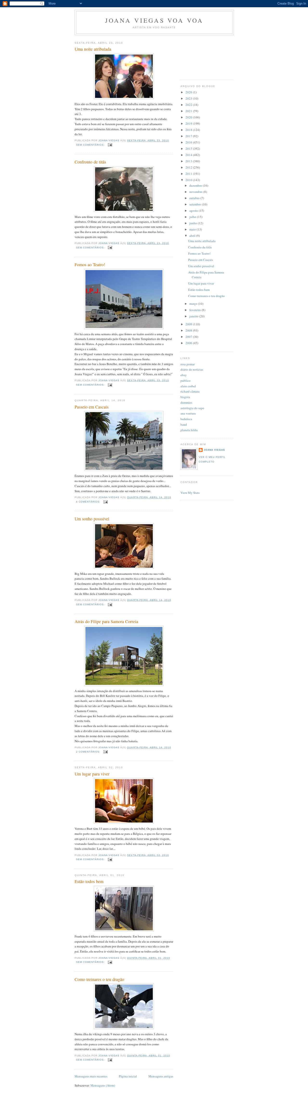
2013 (189, 161)
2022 (189, 104)
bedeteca (186, 419)
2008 (189, 330)
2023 (189, 98)
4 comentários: (88, 501)
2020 (189, 117)
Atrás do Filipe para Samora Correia (106, 621)
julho (193, 217)
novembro (196, 192)
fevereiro (195, 310)
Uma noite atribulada (93, 49)
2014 (189, 155)
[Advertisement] (202, 56)
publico (185, 380)
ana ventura (188, 413)
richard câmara (189, 391)
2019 (189, 123)
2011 (189, 173)
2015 (189, 148)
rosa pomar (187, 364)
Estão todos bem (89, 881)
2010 (189, 180)
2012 (189, 167)
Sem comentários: (91, 144)
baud (183, 424)
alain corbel (188, 386)
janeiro (194, 316)
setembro (195, 204)
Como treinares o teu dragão (99, 979)
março (193, 303)
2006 (189, 343)
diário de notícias (191, 369)
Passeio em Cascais (92, 407)
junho (193, 223)
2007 (189, 336)
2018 (189, 130)
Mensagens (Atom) (102, 1085)
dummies (186, 402)
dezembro (196, 185)
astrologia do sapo (192, 408)
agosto (194, 210)
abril (192, 235)
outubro (194, 198)
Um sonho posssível (92, 519)
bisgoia (185, 397)
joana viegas (214, 450)
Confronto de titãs (90, 162)
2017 (189, 136)
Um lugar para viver (92, 774)
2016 (189, 142)
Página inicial (128, 1076)
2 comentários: (88, 751)
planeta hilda (189, 430)
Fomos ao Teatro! (90, 264)
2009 (189, 324)
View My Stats (189, 492)
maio (193, 229)
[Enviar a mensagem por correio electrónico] (110, 144)
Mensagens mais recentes (91, 1076)
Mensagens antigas (160, 1076)
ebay (183, 375)
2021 (189, 111)
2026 (189, 92)
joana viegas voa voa (154, 20)
